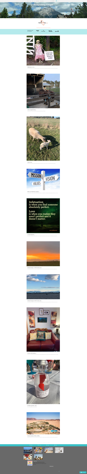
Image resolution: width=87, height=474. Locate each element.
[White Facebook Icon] (29, 445)
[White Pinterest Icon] (46, 445)
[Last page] (49, 442)
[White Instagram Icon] (38, 445)
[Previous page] (39, 442)
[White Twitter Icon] (54, 445)
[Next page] (47, 442)
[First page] (37, 442)
